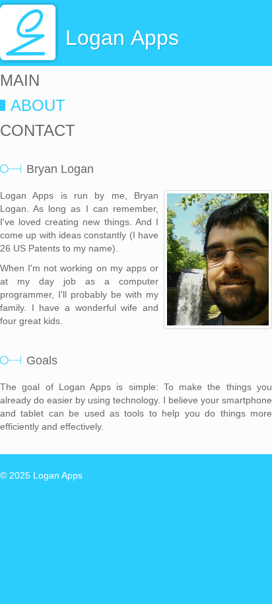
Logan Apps (58, 475)
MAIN (20, 80)
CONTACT (37, 130)
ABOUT (38, 105)
